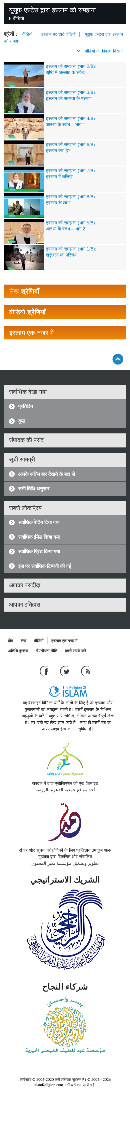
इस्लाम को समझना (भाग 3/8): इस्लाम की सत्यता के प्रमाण (71, 95)
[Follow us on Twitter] (65, 671)
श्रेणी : (10, 34)
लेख (23, 640)
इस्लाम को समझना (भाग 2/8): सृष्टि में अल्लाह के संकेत (71, 69)
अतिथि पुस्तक (18, 650)
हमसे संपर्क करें (75, 650)
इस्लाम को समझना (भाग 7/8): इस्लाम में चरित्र (71, 173)
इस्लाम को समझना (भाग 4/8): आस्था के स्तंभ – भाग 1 (71, 121)
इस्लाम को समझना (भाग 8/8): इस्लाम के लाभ (71, 199)
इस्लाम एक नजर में (64, 640)
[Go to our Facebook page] (45, 671)
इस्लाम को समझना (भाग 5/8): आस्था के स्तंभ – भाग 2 (71, 225)
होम (10, 640)
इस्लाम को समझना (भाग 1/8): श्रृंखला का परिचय (71, 251)
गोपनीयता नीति (46, 650)
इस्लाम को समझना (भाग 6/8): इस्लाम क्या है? (71, 147)
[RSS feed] (85, 671)
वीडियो (27, 34)
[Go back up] (117, 359)
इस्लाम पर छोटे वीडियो (58, 34)
